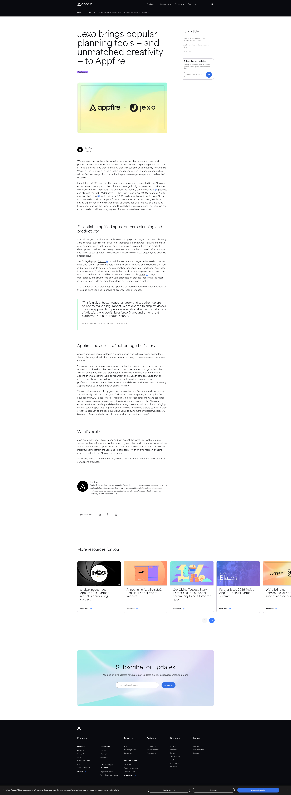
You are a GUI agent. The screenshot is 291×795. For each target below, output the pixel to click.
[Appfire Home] (84, 4)
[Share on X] (108, 514)
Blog (125, 746)
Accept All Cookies (258, 790)
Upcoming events (130, 750)
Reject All (213, 790)
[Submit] (209, 75)
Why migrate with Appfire (109, 775)
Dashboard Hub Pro (84, 761)
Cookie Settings (169, 790)
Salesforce (104, 757)
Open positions (175, 756)
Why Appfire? (174, 763)
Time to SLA (81, 754)
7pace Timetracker (83, 767)
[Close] (287, 789)
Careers (172, 753)
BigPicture (80, 750)
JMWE (79, 757)
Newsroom (174, 767)
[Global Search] (212, 4)
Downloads (127, 764)
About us (173, 746)
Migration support (106, 771)
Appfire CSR (174, 750)
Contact (196, 746)
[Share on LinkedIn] (116, 514)
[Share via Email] (100, 514)
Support (196, 753)
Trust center (128, 753)
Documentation (198, 750)
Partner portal (151, 753)
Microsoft (103, 754)
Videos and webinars (131, 768)
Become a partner (153, 750)
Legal (172, 760)
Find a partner (151, 746)
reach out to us (104, 459)
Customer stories (129, 771)
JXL (78, 764)
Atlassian (103, 750)
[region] (145, 790)
